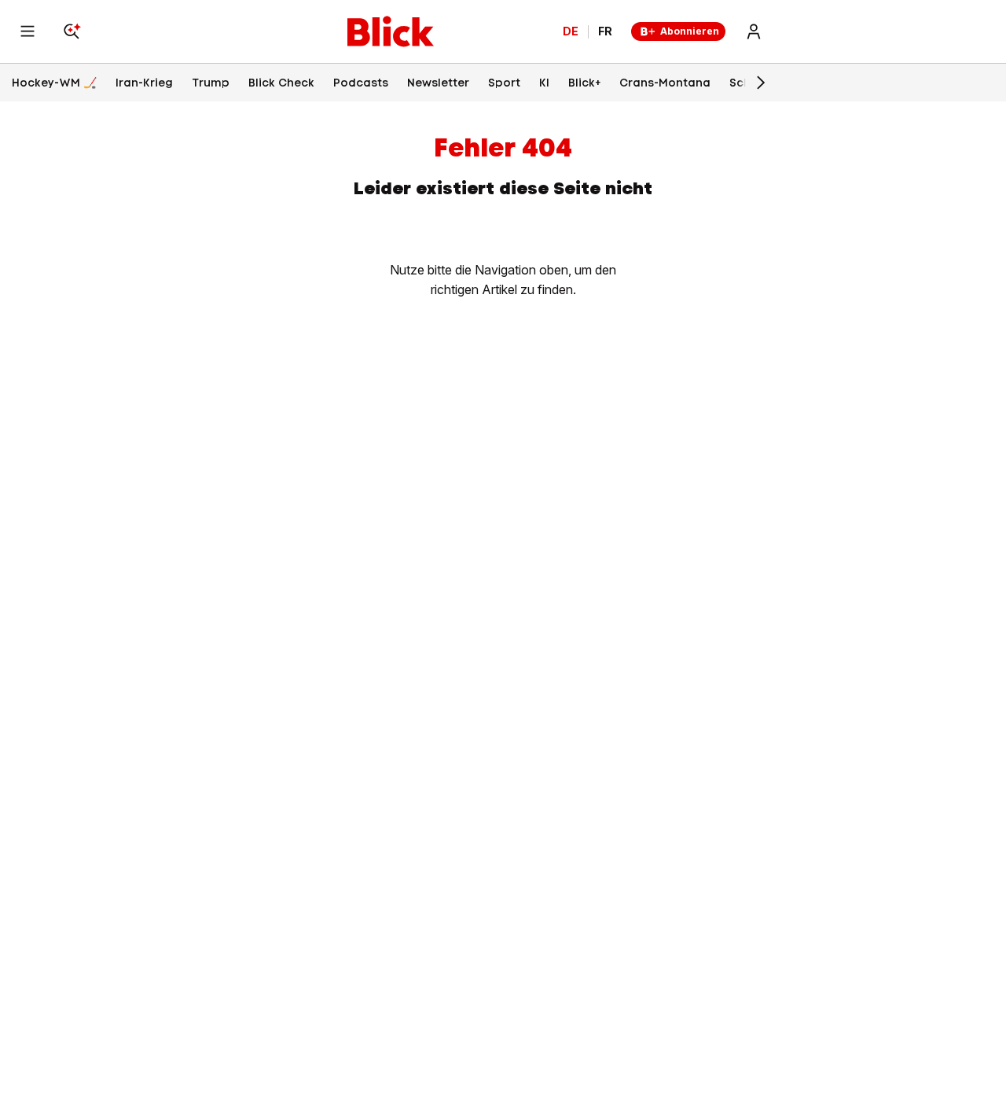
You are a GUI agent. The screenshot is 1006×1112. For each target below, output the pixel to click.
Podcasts (360, 83)
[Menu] (27, 31)
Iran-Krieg (144, 83)
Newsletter (438, 83)
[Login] (753, 31)
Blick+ (584, 83)
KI (544, 83)
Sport (504, 83)
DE (570, 31)
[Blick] (390, 31)
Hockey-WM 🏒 (54, 83)
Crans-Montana (664, 83)
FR (605, 31)
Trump (210, 83)
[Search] (71, 31)
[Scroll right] (760, 82)
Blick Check (281, 83)
